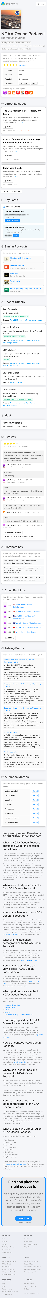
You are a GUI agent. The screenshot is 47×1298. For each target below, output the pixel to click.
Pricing (4, 1241)
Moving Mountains (10, 732)
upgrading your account (29, 960)
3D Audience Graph (31, 1261)
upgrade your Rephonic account (14, 1164)
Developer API (7, 1252)
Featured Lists (7, 1289)
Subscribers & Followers (32, 1266)
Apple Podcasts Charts (10, 1291)
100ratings (22, 65)
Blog (3, 1283)
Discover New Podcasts (32, 1269)
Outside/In (15, 281)
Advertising (6, 1266)
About (4, 1244)
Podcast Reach (29, 1264)
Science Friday (17, 266)
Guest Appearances (9, 1261)
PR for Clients (6, 1264)
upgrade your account (11, 934)
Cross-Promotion (8, 1269)
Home (4, 1239)
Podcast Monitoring (9, 1274)
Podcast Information (31, 1244)
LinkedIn (27, 1289)
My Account (6, 1249)
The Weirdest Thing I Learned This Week (26, 289)
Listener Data (28, 1241)
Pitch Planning (29, 1247)
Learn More (24, 1218)
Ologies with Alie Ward (20, 258)
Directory (5, 1286)
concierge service (20, 1062)
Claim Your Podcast (8, 1247)
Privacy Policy (29, 1283)
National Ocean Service (13, 37)
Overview (27, 1239)
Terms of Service (30, 1286)
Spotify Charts (7, 1294)
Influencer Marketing (9, 1272)
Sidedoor (14, 273)
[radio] (4, 65)
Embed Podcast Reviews (32, 1272)
